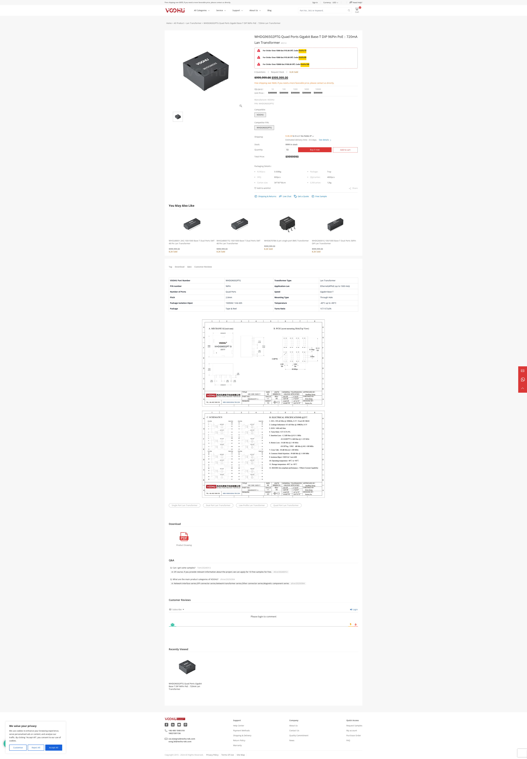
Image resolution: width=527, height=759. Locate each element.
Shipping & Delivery (242, 735)
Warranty (237, 745)
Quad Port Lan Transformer (286, 505)
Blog (269, 10)
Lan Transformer (193, 23)
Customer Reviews (203, 266)
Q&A (189, 266)
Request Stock (277, 72)
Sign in (315, 2)
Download (179, 266)
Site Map (241, 755)
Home (169, 23)
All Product (179, 23)
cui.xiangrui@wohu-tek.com (182, 738)
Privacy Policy (212, 755)
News (291, 740)
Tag (170, 266)
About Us (293, 725)
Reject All (36, 747)
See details (324, 139)
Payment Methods (241, 730)
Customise (18, 747)
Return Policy (239, 740)
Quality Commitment (298, 735)
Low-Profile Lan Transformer (252, 505)
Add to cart (345, 150)
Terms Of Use (227, 755)
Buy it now (315, 149)
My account (351, 730)
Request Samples (354, 725)
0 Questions (259, 72)
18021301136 (175, 733)
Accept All (53, 747)
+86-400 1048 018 (177, 730)
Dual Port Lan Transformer (218, 505)
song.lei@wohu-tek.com (180, 741)
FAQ (348, 740)
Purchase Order (353, 735)
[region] (35, 737)
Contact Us (294, 730)
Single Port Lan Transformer (184, 505)
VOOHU (260, 114)
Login (355, 609)
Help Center (238, 725)
